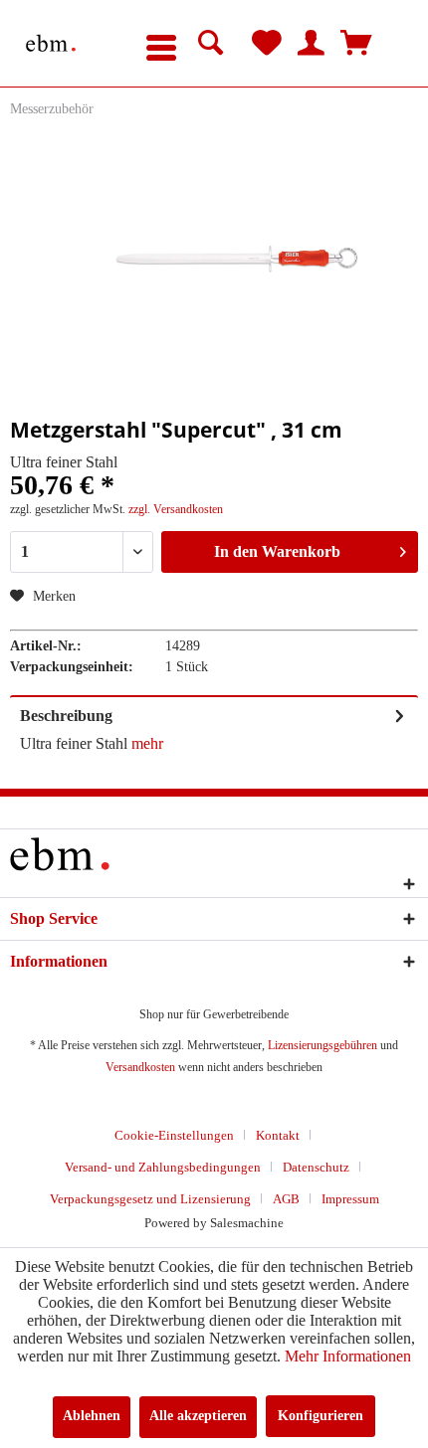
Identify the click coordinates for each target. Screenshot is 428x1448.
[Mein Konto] (311, 44)
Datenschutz (316, 1167)
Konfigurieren (320, 1415)
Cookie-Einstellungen (174, 1135)
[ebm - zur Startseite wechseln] (51, 43)
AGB (286, 1198)
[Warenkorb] (356, 44)
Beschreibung (66, 715)
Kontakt (278, 1135)
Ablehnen (91, 1415)
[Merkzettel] (267, 44)
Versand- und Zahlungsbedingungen (163, 1167)
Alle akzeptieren (198, 1415)
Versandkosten (140, 1067)
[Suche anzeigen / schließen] (211, 44)
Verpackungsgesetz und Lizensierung (150, 1198)
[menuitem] (161, 44)
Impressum (350, 1198)
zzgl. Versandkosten (175, 509)
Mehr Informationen (348, 1356)
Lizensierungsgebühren (322, 1045)
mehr (145, 743)
